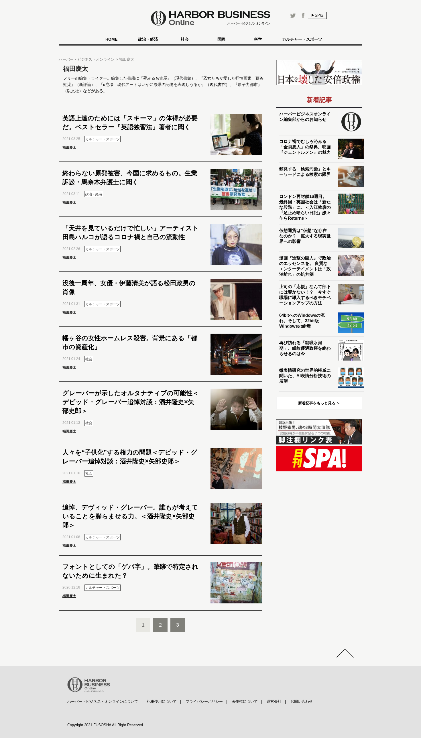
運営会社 (274, 701)
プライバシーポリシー (204, 701)
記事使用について (162, 701)
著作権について (245, 701)
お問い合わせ (301, 701)
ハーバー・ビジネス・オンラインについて (102, 701)
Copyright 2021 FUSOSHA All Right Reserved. (105, 725)
